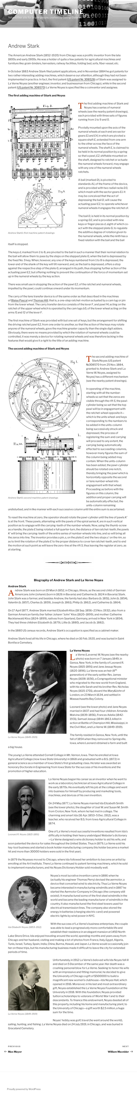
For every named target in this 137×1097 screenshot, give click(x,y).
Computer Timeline (46, 11)
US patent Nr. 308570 (31, 87)
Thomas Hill (40, 300)
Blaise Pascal (19, 300)
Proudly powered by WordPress (24, 1089)
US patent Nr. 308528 (81, 79)
